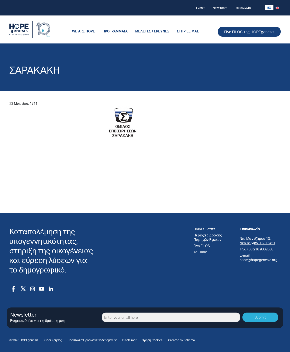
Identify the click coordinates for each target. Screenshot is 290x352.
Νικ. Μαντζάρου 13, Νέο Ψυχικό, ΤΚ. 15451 (257, 240)
